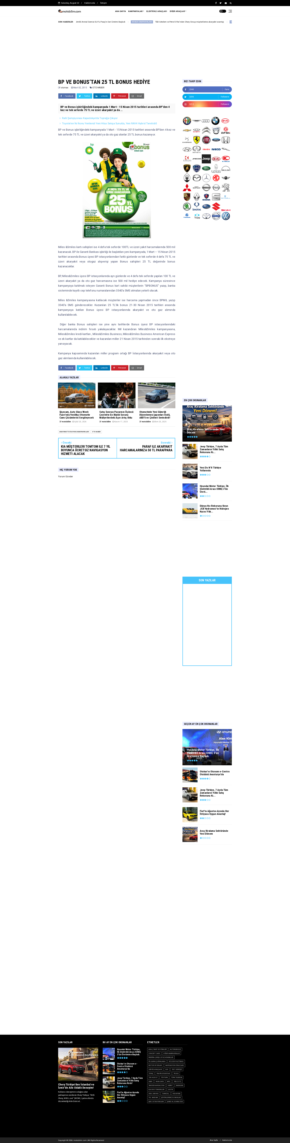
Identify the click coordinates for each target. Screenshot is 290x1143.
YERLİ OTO (177, 1081)
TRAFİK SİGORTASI (163, 1073)
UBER (150, 1081)
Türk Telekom (176, 1077)
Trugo (176, 1073)
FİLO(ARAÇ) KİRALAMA (157, 1061)
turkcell (165, 1093)
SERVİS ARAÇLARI (155, 1069)
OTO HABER (98, 87)
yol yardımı (153, 1097)
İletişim (103, 3)
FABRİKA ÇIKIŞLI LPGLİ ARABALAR (160, 1057)
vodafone (176, 1093)
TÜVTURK (164, 1077)
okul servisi (153, 1093)
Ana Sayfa (214, 1140)
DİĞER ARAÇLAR (177, 11)
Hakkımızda (89, 3)
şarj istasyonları (156, 1101)
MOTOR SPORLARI (192, 22)
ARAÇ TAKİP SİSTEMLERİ (157, 1049)
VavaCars (160, 1081)
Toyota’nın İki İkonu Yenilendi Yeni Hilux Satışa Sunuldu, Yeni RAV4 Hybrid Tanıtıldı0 (109, 123)
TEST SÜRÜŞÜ (177, 1069)
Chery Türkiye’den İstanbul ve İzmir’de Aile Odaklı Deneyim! (76, 1086)
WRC (169, 1081)
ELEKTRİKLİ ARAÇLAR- (156, 11)
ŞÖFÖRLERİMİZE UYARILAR (171, 1097)
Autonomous (175, 1049)
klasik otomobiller (156, 1089)
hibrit (170, 1085)
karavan (179, 1085)
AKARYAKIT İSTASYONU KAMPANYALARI (74, 432)
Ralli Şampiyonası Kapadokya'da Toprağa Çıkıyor (90, 118)
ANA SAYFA (120, 11)
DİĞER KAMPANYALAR (171, 1053)
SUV (166, 1069)
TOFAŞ (150, 1073)
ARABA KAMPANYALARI (95, 22)
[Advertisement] (145, 49)
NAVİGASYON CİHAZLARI (174, 1065)
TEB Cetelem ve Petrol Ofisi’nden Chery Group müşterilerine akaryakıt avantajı (143, 22)
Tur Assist (153, 1077)
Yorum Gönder (65, 476)
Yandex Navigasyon (156, 1085)
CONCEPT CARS (154, 1053)
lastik (170, 1089)
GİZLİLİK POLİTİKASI (176, 1061)
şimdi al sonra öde (175, 1101)
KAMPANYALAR (135, 11)
